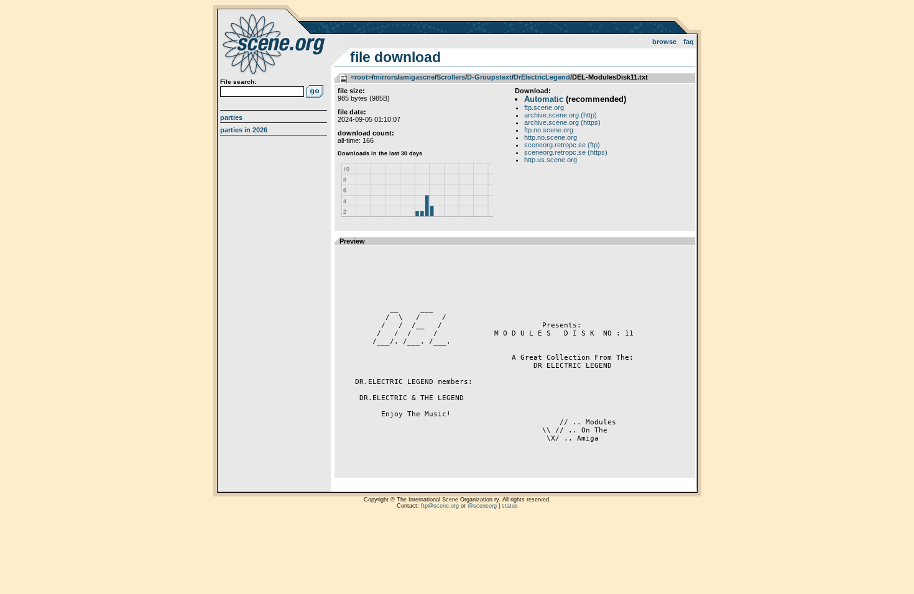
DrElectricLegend (542, 77)
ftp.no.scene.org (548, 130)
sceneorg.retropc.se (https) (565, 152)
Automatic (543, 99)
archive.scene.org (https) (562, 122)
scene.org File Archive (275, 43)
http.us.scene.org (550, 159)
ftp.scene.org (544, 107)
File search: (238, 81)
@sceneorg (482, 506)
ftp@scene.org (440, 506)
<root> (361, 77)
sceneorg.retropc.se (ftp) (562, 144)
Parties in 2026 (243, 130)
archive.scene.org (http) (560, 115)
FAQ (688, 41)
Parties (231, 117)
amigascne (417, 77)
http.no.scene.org (550, 137)
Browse (664, 41)
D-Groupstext (489, 77)
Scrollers (450, 77)
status (510, 506)
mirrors (385, 77)
